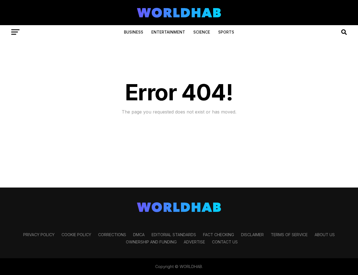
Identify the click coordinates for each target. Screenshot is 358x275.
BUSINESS (133, 32)
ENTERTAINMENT (168, 32)
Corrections (112, 234)
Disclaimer (252, 234)
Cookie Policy (76, 234)
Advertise (194, 242)
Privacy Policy (39, 234)
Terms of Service (289, 234)
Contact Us (225, 242)
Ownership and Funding (151, 242)
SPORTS (226, 32)
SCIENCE (201, 32)
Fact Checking (218, 234)
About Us (325, 234)
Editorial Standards (174, 234)
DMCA (139, 234)
